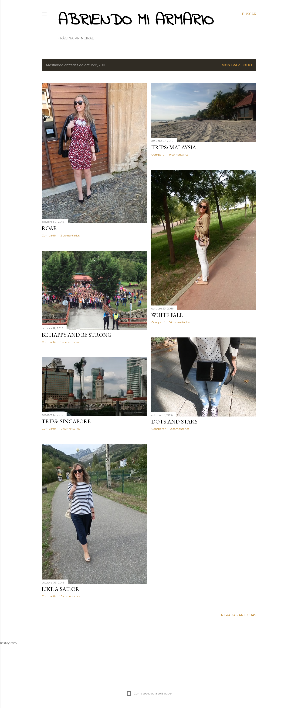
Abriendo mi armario (136, 20)
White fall (167, 315)
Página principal (77, 38)
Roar (49, 228)
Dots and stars (174, 421)
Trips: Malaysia (173, 147)
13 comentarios (70, 235)
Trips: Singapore (66, 421)
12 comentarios (179, 428)
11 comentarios (69, 342)
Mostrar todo (237, 65)
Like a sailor (60, 589)
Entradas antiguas (237, 615)
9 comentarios (178, 154)
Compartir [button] (49, 235)
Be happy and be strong (77, 334)
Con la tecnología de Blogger (153, 693)
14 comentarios (179, 322)
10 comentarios (70, 428)
